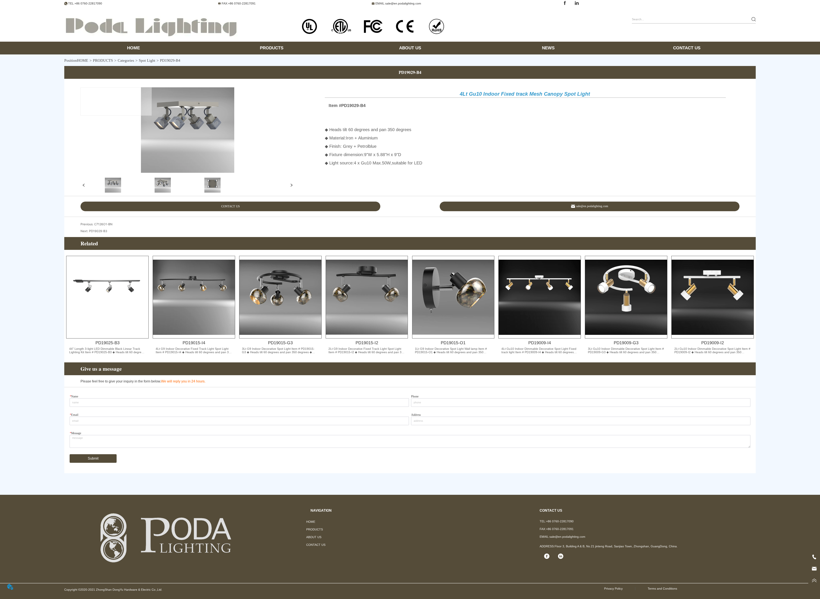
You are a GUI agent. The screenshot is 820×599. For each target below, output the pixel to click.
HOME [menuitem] (133, 47)
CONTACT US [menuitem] (686, 47)
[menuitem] (271, 48)
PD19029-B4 (170, 60)
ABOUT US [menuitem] (410, 47)
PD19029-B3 (98, 231)
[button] (272, 48)
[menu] (410, 48)
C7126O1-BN (103, 224)
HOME (82, 60)
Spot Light (147, 60)
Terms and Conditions (662, 588)
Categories (126, 60)
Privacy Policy (613, 588)
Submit (93, 458)
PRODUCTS (103, 60)
